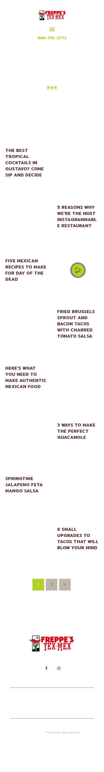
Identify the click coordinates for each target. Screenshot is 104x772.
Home (36, 99)
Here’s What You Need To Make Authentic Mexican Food (26, 377)
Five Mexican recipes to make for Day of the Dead (25, 270)
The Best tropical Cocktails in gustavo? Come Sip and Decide (24, 162)
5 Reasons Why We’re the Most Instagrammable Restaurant (77, 216)
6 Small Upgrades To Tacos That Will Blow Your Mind (77, 538)
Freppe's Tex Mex (35, 732)
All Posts (57, 99)
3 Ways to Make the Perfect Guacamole (76, 431)
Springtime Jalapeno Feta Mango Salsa (24, 485)
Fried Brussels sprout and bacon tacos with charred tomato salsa (76, 324)
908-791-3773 (52, 38)
